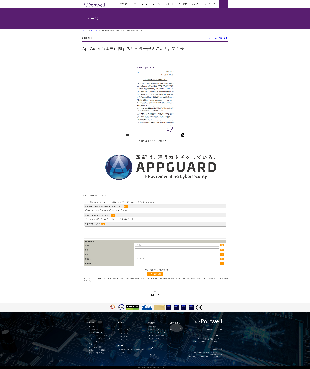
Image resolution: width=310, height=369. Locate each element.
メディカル (123, 336)
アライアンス (154, 329)
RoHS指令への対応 (156, 335)
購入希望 (105, 210)
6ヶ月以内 (102, 219)
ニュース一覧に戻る (218, 38)
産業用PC (92, 326)
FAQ (121, 355)
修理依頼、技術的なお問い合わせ (131, 349)
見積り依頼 (115, 210)
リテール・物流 (125, 333)
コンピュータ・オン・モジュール (101, 335)
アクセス (152, 341)
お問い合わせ (208, 4)
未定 (131, 219)
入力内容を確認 (155, 274)
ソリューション (140, 4)
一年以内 (112, 219)
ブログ (195, 4)
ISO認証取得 (154, 338)
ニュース (94, 31)
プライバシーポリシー (157, 332)
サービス (156, 4)
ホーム (85, 31)
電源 (90, 344)
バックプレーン (95, 341)
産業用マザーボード (96, 332)
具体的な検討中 (93, 210)
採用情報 (152, 326)
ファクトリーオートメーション (130, 339)
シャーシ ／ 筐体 (95, 347)
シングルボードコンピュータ (99, 338)
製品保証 (122, 352)
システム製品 (94, 329)
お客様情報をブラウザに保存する (155, 270)
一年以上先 (123, 219)
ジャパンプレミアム (96, 353)
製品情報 (124, 4)
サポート (169, 4)
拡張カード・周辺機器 (97, 350)
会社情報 (182, 4)
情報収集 (126, 210)
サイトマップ (175, 329)
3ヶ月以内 (91, 219)
